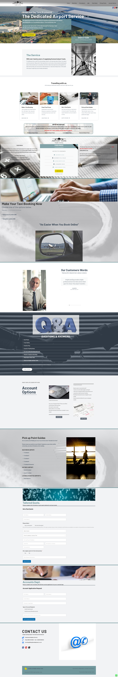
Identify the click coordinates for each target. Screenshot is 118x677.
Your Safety (27, 342)
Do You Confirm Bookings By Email (32, 351)
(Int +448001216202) (39, 639)
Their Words (94, 3)
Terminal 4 (26, 458)
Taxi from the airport (39, 525)
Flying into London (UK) (9, 219)
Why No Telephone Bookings (30, 354)
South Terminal (27, 473)
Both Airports (27, 478)
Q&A (88, 3)
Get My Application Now (29, 619)
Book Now (74, 3)
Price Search (82, 3)
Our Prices (26, 339)
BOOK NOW (59, 171)
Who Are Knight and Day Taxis (31, 360)
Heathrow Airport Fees (32, 132)
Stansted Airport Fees (84, 132)
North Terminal (27, 470)
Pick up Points (103, 3)
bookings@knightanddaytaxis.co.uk (33, 642)
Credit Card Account (29, 609)
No (29, 553)
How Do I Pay (27, 345)
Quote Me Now (27, 561)
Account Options (112, 3)
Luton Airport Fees (67, 132)
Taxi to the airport (28, 525)
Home (68, 3)
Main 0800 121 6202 (29, 639)
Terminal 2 (26, 452)
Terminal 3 (26, 455)
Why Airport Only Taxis (29, 357)
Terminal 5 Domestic (29, 464)
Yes (25, 553)
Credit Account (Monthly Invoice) (31, 611)
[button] (59, 214)
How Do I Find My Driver (29, 348)
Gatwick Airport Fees (50, 132)
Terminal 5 (26, 461)
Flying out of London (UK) (10, 214)
